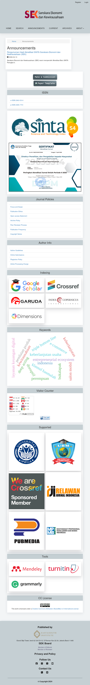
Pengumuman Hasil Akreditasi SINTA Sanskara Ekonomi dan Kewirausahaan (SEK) (33, 53)
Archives (67, 28)
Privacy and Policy (45, 654)
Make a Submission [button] (45, 77)
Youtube (52, 663)
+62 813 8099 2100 (42, 672)
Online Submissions (17, 255)
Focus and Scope (16, 207)
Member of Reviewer (45, 649)
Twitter (47, 663)
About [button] (79, 28)
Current (53, 28)
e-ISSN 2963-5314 (16, 100)
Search (19, 28)
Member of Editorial (45, 647)
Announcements (36, 28)
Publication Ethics (16, 211)
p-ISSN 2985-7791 (16, 105)
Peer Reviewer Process (18, 225)
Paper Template (46, 83)
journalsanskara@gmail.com (47, 672)
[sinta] (45, 127)
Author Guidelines (16, 250)
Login (86, 2)
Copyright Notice (16, 234)
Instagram (42, 663)
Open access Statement (18, 216)
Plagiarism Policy (16, 259)
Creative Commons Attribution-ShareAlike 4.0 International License (55, 609)
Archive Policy (15, 220)
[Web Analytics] (45, 418)
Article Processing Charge (19, 264)
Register (78, 2)
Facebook (37, 663)
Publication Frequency (18, 229)
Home (8, 28)
